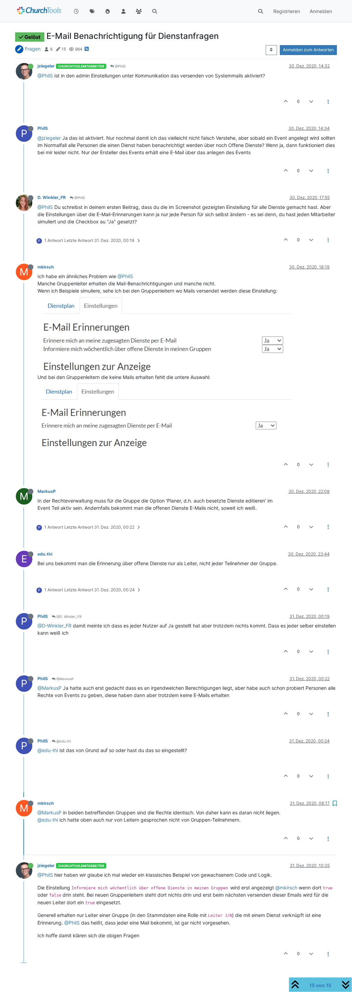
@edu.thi (63, 741)
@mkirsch (286, 887)
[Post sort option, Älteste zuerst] (271, 50)
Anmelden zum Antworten (308, 49)
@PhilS (119, 66)
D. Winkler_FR (51, 197)
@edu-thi (47, 750)
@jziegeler (49, 138)
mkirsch (45, 267)
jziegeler (46, 65)
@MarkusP (64, 679)
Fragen (33, 49)
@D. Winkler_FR (68, 616)
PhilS (42, 128)
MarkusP (46, 491)
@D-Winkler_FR (54, 626)
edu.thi (44, 554)
